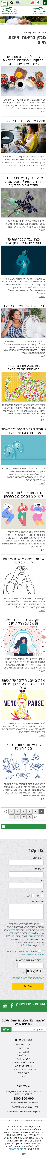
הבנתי (23, 1153)
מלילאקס (23, 1076)
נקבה (28, 895)
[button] (11, 2)
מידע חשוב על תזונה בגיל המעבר (23, 121)
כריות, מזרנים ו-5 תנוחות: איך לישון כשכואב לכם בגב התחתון (23, 494)
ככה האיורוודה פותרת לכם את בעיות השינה (23, 746)
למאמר (42, 111)
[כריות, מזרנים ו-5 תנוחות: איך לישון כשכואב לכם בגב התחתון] (23, 514)
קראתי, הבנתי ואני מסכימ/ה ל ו (25, 953)
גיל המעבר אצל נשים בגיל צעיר (23, 305)
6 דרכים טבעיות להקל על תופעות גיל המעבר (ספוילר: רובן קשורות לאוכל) (23, 684)
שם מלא (37, 857)
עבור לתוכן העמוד (23, 8)
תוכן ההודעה (37, 901)
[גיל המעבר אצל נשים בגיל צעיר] (23, 323)
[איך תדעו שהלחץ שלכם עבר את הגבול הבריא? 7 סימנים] (23, 580)
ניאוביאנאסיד (23, 1073)
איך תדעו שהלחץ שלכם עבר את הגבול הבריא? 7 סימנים (23, 561)
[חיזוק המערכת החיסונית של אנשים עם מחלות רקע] (23, 641)
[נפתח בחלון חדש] (38, 3)
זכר (38, 895)
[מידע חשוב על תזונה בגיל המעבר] (23, 138)
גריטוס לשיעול (23, 1055)
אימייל (38, 868)
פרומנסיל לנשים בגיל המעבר (23, 1069)
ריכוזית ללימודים (23, 1048)
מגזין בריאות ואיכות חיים (27, 39)
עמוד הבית (41, 32)
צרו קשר (36, 850)
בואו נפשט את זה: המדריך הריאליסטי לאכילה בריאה (23, 367)
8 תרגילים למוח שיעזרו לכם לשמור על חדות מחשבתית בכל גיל (23, 431)
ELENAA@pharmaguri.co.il (21, 1106)
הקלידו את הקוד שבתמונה (28, 960)
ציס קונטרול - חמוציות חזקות (23, 1062)
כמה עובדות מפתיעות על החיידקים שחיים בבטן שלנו (23, 241)
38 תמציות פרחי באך (23, 1066)
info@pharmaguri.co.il (32, 945)
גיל (42, 880)
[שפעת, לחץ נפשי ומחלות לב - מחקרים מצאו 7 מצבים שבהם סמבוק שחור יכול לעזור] (23, 202)
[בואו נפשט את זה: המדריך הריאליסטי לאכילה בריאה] (23, 386)
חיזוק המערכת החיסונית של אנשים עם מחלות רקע (23, 621)
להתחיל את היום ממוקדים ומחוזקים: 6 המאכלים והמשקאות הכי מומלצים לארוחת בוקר (23, 60)
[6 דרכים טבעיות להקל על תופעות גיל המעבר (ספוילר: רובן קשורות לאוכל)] (23, 705)
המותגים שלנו (23, 1040)
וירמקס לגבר (23, 1051)
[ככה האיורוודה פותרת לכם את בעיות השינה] (23, 766)
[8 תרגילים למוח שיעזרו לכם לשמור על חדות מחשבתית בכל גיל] (23, 450)
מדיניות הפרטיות (16, 1148)
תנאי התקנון (12, 933)
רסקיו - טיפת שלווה (23, 1044)
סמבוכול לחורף (23, 1058)
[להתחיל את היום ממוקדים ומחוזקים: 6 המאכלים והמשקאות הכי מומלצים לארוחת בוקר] (23, 81)
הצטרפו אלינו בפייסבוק (30, 1004)
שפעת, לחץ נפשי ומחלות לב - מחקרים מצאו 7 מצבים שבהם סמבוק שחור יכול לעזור (23, 181)
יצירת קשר (23, 1086)
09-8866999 (12, 1111)
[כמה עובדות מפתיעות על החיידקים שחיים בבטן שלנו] (23, 260)
